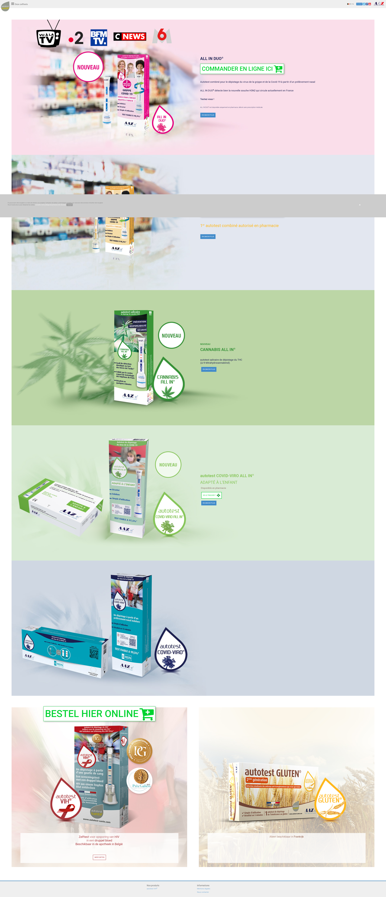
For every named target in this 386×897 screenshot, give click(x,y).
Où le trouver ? (209, 495)
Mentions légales (203, 889)
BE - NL (352, 4)
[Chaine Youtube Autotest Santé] (370, 4)
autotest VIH (152, 889)
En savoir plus (208, 115)
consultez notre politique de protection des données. (50, 205)
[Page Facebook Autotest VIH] (367, 4)
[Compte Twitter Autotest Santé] (364, 4)
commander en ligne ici (237, 68)
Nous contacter (203, 892)
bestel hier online (91, 713)
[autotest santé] (5, 8)
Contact (359, 4)
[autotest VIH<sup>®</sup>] (99, 833)
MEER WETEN (99, 857)
